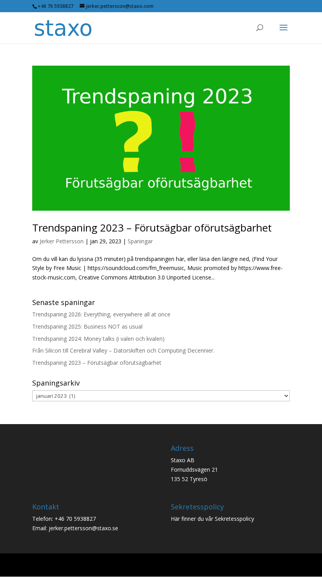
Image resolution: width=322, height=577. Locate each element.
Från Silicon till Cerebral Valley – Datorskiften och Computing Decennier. (123, 350)
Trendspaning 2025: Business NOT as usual (87, 326)
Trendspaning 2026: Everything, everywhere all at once (101, 314)
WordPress (218, 566)
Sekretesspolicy (234, 518)
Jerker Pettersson (62, 241)
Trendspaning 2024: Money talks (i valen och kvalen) (98, 338)
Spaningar (140, 241)
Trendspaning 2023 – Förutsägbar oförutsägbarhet (152, 228)
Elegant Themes (145, 566)
